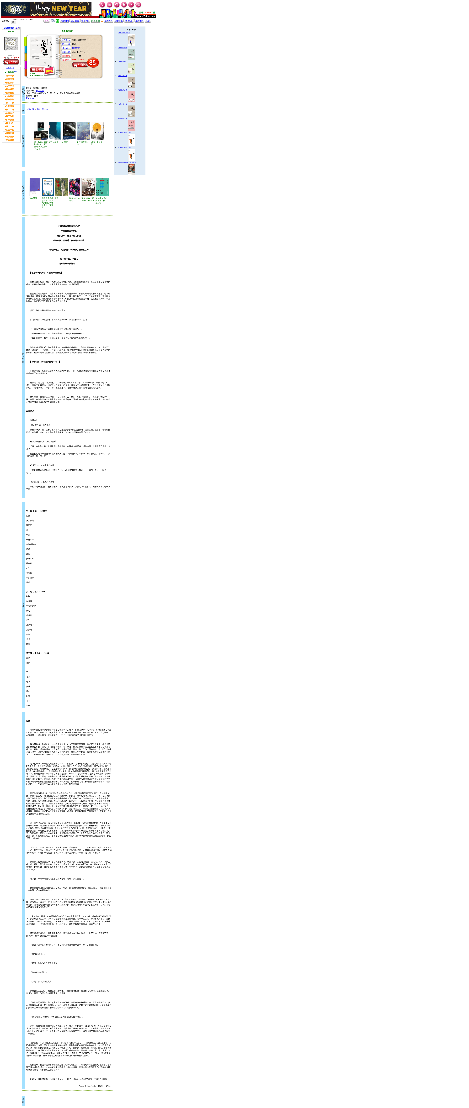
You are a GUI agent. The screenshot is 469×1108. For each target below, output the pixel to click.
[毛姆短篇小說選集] (75, 187)
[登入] (46, 22)
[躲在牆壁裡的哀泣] (83, 131)
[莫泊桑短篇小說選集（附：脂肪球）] (102, 187)
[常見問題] (131, 7)
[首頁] (138, 7)
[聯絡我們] (139, 22)
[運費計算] (119, 22)
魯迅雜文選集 (122, 48)
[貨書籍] (95, 22)
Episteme (40, 91)
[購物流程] (108, 22)
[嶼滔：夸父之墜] (97, 131)
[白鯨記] (69, 131)
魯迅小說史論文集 (124, 33)
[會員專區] (85, 22)
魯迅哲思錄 (122, 62)
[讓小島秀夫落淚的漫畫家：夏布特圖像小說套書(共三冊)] (41, 131)
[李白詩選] (35, 187)
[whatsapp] (57, 22)
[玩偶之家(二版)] (88, 187)
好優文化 (76, 48)
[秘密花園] (11, 43)
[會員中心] (124, 7)
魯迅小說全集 (122, 76)
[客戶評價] (52, 22)
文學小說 (30, 109)
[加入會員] (116, 7)
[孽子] (61, 187)
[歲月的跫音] (55, 131)
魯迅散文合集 (122, 90)
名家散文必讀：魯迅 (125, 132)
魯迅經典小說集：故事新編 (127, 162)
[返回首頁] (148, 22)
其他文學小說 (42, 109)
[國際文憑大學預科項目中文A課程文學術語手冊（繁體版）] (48, 187)
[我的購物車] (109, 7)
